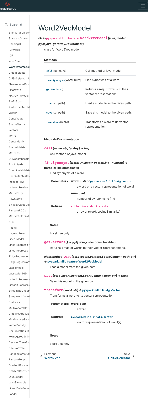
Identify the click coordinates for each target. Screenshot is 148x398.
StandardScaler (18, 38)
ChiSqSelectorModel (19, 78)
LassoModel (16, 267)
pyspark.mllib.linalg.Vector (101, 290)
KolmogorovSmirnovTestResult (19, 336)
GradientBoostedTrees (19, 371)
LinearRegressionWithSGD (19, 250)
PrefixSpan (15, 101)
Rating (13, 227)
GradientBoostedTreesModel (19, 365)
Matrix (12, 135)
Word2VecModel (19, 66)
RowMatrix (15, 198)
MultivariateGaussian (19, 319)
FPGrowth (15, 89)
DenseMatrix (16, 141)
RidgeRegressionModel (19, 256)
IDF (11, 55)
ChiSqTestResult (19, 313)
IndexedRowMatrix (19, 187)
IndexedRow (16, 181)
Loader (13, 393)
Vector (13, 112)
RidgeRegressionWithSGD (19, 261)
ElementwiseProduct (19, 84)
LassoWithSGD (18, 273)
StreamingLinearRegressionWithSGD (19, 296)
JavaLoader (16, 376)
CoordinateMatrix (19, 170)
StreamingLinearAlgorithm (19, 290)
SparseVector (17, 124)
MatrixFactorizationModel (19, 216)
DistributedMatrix (19, 176)
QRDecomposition (19, 158)
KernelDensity (17, 325)
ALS (11, 221)
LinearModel (16, 239)
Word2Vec (15, 61)
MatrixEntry (16, 193)
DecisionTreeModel (19, 342)
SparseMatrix (17, 147)
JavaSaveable (17, 382)
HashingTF (15, 43)
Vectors (13, 130)
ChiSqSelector (17, 72)
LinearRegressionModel (19, 244)
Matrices (14, 153)
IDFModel (14, 49)
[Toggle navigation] (143, 5)
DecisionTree (17, 348)
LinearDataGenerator (19, 388)
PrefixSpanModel (19, 107)
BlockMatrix (16, 164)
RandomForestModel (19, 353)
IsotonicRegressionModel (19, 279)
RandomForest (18, 359)
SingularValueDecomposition (19, 204)
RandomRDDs (17, 210)
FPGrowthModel (19, 95)
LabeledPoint (17, 233)
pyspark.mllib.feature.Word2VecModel (74, 261)
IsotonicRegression (19, 284)
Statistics (14, 302)
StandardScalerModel (19, 32)
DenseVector (16, 118)
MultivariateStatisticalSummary (19, 308)
